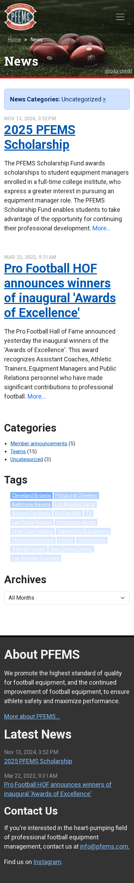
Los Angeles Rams (75, 504)
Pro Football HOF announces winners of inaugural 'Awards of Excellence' (60, 290)
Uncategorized (26, 459)
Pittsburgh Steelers (76, 495)
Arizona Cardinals (31, 513)
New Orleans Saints (71, 549)
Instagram (47, 861)
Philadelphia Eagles (33, 540)
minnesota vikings (76, 522)
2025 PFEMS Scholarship (39, 137)
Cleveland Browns (31, 495)
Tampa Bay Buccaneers (83, 531)
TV (89, 513)
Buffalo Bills (68, 513)
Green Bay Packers (32, 531)
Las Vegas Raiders (32, 522)
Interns (66, 540)
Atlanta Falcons (29, 549)
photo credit (118, 71)
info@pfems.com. (105, 846)
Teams (18, 451)
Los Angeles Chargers (35, 558)
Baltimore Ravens (31, 504)
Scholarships (92, 540)
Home (14, 39)
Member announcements (38, 443)
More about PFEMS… (32, 716)
